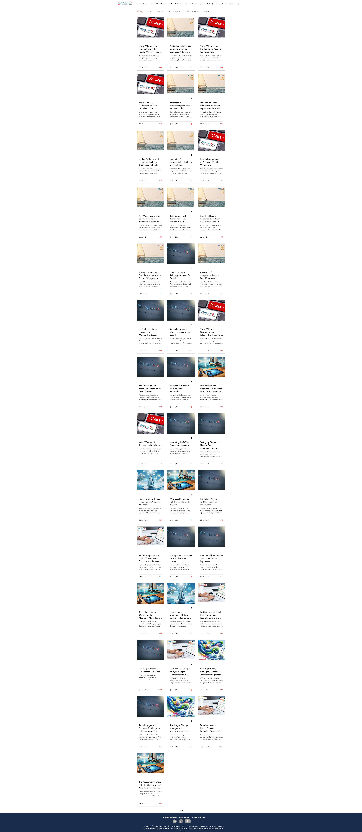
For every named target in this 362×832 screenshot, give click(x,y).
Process (149, 11)
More (205, 11)
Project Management (174, 11)
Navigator (159, 11)
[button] (191, 3)
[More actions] (161, 42)
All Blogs (140, 11)
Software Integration (192, 11)
